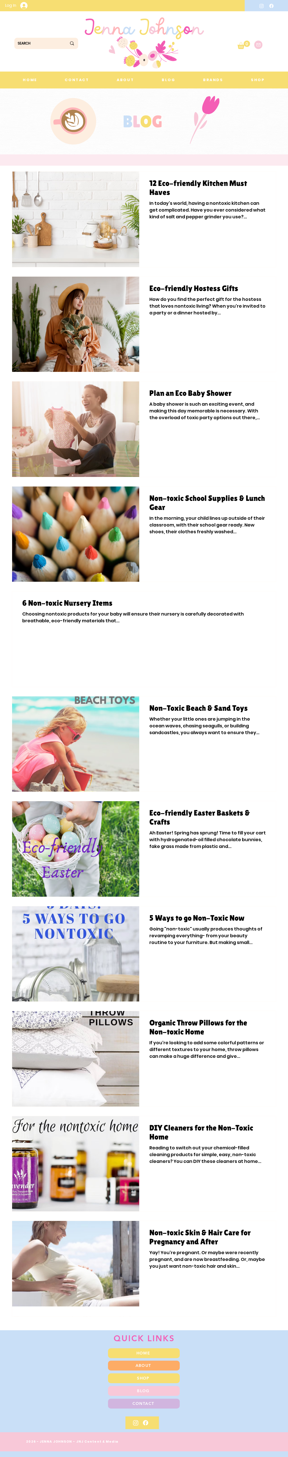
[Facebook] (271, 6)
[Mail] (258, 45)
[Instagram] (261, 6)
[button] (243, 45)
